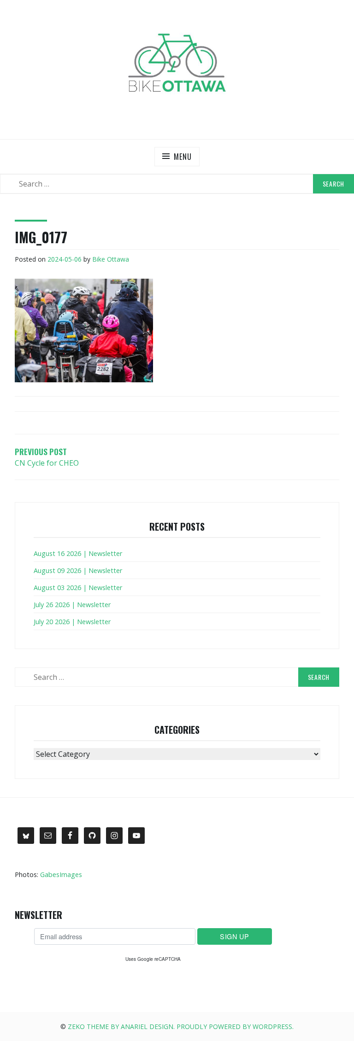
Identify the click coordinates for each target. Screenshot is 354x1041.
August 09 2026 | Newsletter (78, 570)
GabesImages (61, 874)
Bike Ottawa (110, 259)
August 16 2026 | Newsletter (78, 553)
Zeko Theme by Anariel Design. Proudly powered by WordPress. (181, 1026)
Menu (182, 156)
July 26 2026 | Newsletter (72, 604)
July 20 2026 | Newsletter (72, 621)
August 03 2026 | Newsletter (78, 587)
